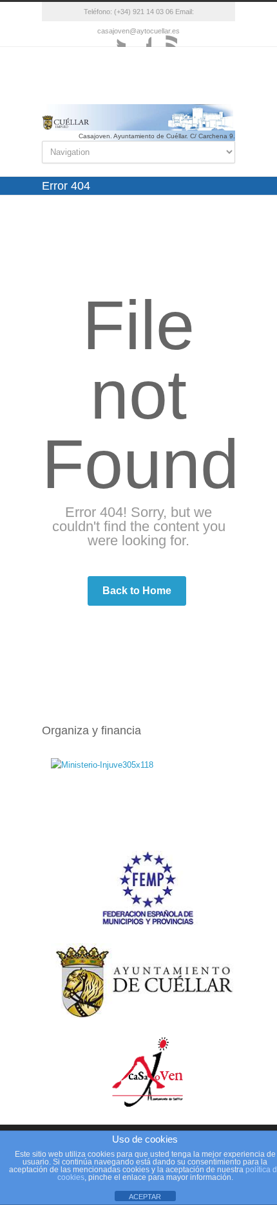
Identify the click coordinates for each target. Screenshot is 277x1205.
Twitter (113, 34)
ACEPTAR (145, 1196)
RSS (164, 34)
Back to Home (136, 590)
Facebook (138, 34)
